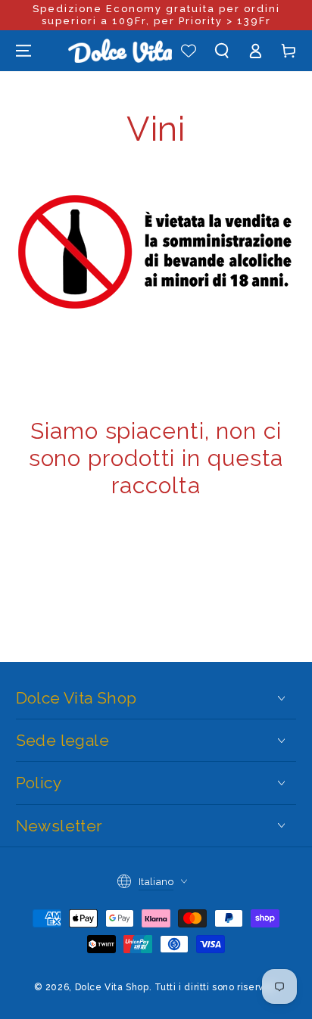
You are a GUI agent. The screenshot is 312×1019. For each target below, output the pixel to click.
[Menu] (23, 51)
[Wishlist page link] (188, 50)
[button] (222, 51)
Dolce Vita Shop (112, 987)
